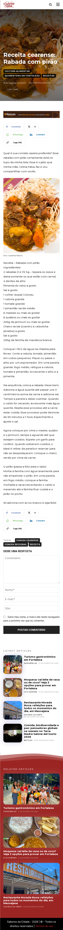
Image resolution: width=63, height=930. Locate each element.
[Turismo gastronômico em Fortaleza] (12, 664)
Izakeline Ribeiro (41, 83)
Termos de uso (44, 926)
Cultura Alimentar (17, 71)
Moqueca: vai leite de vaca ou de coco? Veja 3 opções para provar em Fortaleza (42, 684)
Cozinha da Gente (33, 715)
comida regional (16, 544)
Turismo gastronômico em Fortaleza (40, 658)
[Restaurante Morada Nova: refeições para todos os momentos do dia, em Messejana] (12, 710)
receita (35, 544)
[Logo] (9, 4)
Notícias (28, 740)
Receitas (49, 76)
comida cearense (27, 540)
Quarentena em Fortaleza (22, 76)
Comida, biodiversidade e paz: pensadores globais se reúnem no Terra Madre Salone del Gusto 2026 (41, 731)
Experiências (30, 663)
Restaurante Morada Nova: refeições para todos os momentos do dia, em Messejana (40, 707)
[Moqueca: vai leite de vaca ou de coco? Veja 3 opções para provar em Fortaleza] (12, 687)
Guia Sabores (30, 692)
